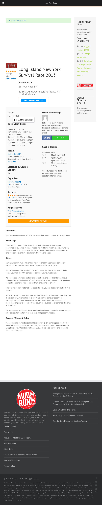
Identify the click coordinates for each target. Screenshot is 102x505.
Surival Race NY (14, 154)
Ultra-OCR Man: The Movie (64, 409)
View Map (12, 161)
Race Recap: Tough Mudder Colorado (68, 415)
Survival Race (13, 181)
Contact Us (8, 432)
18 (9, 184)
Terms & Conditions (12, 460)
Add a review (11, 78)
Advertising (8, 449)
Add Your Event (10, 443)
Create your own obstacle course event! (20, 454)
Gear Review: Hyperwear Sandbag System (70, 421)
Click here (12, 197)
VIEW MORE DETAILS (38, 221)
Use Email (60, 138)
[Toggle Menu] (3, 3)
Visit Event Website (16, 211)
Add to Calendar (25, 119)
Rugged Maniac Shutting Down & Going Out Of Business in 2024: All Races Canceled (72, 402)
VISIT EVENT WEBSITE (33, 100)
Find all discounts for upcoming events (84, 71)
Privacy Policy (9, 466)
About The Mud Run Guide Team (17, 437)
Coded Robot (24, 479)
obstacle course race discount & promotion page (38, 323)
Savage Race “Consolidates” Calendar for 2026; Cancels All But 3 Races (72, 394)
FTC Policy (18, 500)
